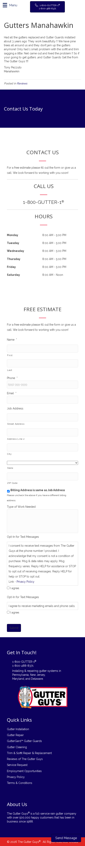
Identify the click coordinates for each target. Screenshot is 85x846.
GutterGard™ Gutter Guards (24, 741)
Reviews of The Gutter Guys (25, 759)
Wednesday (15, 250)
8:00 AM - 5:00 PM (54, 235)
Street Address (15, 424)
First (9, 355)
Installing (18, 670)
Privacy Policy (25, 581)
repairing (32, 670)
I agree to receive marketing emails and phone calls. (42, 606)
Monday (12, 235)
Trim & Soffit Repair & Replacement (29, 753)
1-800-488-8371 (22, 665)
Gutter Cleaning (17, 747)
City (9, 454)
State (10, 468)
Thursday (13, 259)
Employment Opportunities (24, 771)
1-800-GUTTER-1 (43, 202)
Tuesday (13, 243)
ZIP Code (12, 483)
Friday (11, 266)
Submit (13, 628)
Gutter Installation (18, 729)
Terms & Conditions (19, 783)
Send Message (66, 838)
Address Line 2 (16, 439)
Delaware (37, 678)
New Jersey (37, 674)
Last (9, 370)
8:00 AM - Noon (52, 274)
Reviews (22, 83)
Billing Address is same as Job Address (37, 490)
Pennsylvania (20, 674)
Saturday (13, 274)
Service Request (17, 765)
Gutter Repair (15, 735)
